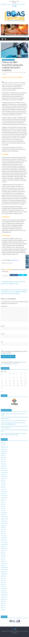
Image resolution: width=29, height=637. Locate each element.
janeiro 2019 (3, 565)
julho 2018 (3, 578)
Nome (3, 326)
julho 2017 (3, 603)
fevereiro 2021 (4, 512)
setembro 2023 (4, 451)
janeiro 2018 (3, 590)
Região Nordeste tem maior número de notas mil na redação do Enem (13, 282)
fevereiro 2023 (4, 466)
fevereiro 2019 (4, 563)
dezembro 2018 (4, 567)
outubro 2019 (4, 546)
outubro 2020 (4, 521)
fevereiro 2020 (4, 538)
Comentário (4, 306)
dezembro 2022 (4, 470)
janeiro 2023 (3, 468)
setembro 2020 (4, 523)
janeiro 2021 (3, 514)
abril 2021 (3, 508)
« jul (2, 391)
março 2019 (3, 561)
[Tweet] (22, 275)
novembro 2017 (4, 595)
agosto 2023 (3, 453)
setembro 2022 (4, 476)
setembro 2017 (4, 599)
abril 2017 (3, 609)
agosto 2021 (3, 500)
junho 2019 (3, 554)
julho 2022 (3, 480)
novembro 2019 (4, 544)
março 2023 (3, 464)
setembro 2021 (4, 497)
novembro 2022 (4, 472)
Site (2, 341)
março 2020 (3, 535)
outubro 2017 (4, 597)
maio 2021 (3, 506)
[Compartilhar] (14, 275)
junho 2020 (3, 529)
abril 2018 (3, 584)
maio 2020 (3, 531)
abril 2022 (3, 487)
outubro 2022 (4, 474)
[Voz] (27, 261)
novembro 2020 (4, 519)
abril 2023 (3, 461)
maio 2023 (3, 459)
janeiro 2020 (3, 540)
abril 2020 (3, 533)
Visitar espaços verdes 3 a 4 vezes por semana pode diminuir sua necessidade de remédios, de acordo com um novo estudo (14, 291)
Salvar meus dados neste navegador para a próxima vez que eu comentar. (14, 352)
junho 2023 (3, 457)
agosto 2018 (3, 576)
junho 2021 (3, 504)
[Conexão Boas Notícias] (2, 38)
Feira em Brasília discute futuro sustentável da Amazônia (13, 420)
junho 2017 (3, 605)
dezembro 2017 (4, 593)
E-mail (3, 334)
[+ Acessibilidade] (27, 266)
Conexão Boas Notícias (18, 72)
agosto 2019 (3, 550)
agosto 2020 (3, 525)
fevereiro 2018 (4, 588)
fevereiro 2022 (4, 491)
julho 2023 (3, 455)
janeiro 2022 (3, 493)
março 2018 (3, 586)
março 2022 (3, 489)
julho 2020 (3, 527)
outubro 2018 (4, 571)
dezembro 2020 (4, 516)
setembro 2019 (4, 548)
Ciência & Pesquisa (10, 59)
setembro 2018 (4, 573)
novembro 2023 (4, 447)
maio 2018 (3, 582)
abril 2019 (3, 559)
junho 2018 (3, 580)
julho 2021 (3, 502)
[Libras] (27, 257)
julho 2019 (3, 552)
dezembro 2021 (4, 495)
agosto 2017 (3, 601)
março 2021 (3, 510)
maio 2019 (3, 557)
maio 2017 (3, 607)
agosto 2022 (3, 478)
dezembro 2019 (4, 542)
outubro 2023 (4, 449)
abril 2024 (3, 445)
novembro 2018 (4, 569)
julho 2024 (3, 442)
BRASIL (4, 59)
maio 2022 (3, 485)
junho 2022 (3, 483)
